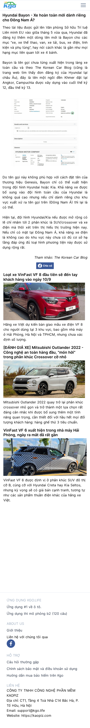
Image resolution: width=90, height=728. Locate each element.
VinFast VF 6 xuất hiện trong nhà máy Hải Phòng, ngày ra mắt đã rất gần (41, 432)
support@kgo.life (31, 710)
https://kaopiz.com (36, 715)
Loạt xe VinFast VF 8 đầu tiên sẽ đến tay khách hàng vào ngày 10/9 (40, 277)
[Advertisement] (45, 547)
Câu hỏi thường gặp (23, 662)
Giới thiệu (14, 630)
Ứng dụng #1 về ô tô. (24, 607)
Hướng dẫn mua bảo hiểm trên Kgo (35, 675)
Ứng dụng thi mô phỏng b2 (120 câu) (37, 613)
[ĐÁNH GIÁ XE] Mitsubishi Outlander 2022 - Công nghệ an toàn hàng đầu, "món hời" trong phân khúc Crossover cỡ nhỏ (43, 352)
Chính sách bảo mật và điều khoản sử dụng (42, 669)
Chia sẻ (47, 265)
